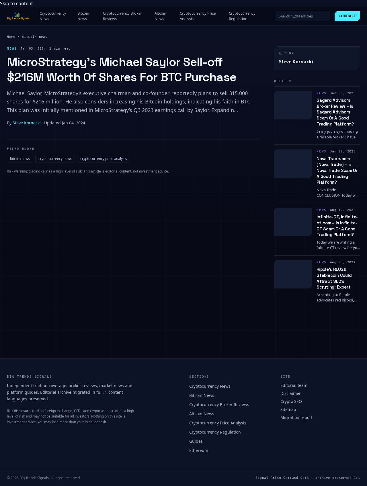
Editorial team (293, 385)
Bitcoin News (83, 16)
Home (11, 37)
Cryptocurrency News (53, 16)
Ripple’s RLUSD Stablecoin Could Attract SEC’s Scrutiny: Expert (334, 278)
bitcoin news (34, 37)
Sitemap (288, 409)
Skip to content (16, 3)
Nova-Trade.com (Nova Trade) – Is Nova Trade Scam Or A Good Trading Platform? (337, 170)
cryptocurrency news (55, 158)
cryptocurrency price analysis (103, 158)
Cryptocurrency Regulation (242, 16)
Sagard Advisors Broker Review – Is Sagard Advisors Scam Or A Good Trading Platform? (335, 112)
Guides (196, 441)
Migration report (296, 417)
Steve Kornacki (27, 123)
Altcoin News (160, 16)
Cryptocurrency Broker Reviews (122, 16)
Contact (347, 15)
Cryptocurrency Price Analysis (198, 16)
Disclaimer (290, 393)
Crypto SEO (291, 401)
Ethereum (198, 450)
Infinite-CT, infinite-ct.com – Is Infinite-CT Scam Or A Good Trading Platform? (337, 225)
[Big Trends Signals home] (18, 16)
